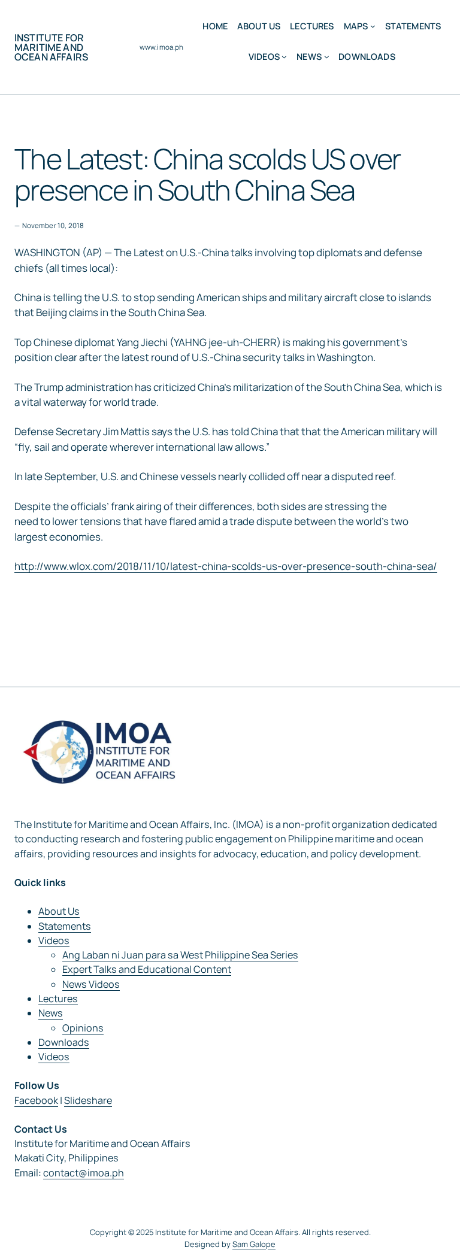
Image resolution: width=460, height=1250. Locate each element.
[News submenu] (326, 56)
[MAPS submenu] (373, 26)
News (50, 1013)
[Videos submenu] (284, 56)
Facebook (36, 1100)
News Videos (91, 984)
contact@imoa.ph (83, 1172)
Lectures (58, 998)
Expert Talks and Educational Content (146, 969)
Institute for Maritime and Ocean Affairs (51, 47)
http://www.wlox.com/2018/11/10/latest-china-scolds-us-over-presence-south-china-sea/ (225, 566)
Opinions (83, 1027)
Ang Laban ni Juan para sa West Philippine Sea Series (180, 954)
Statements (64, 926)
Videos (53, 940)
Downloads (63, 1042)
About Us (59, 911)
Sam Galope (254, 1244)
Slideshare (88, 1100)
